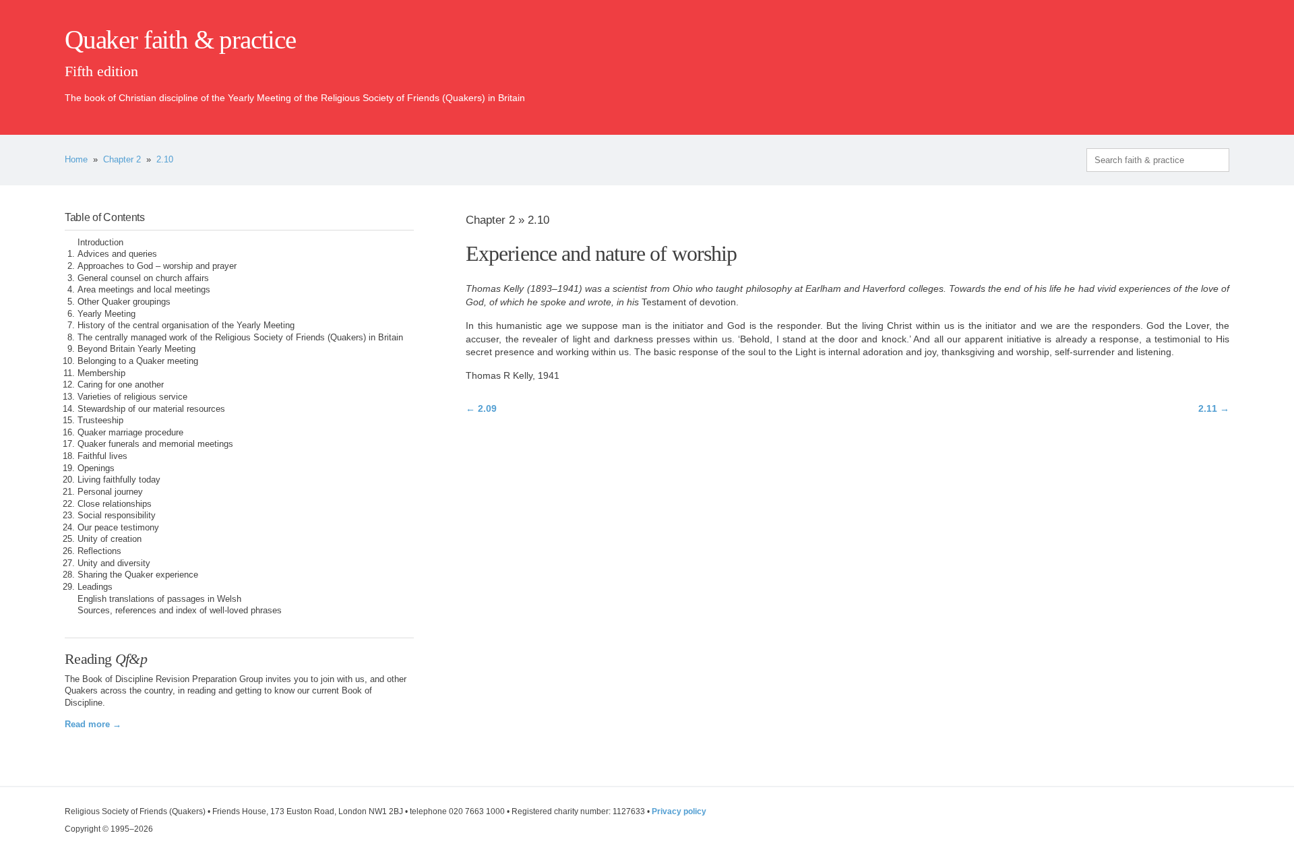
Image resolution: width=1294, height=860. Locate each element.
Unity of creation (110, 539)
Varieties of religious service (132, 397)
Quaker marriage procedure (130, 432)
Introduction (100, 242)
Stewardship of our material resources (151, 409)
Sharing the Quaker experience (138, 575)
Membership (101, 373)
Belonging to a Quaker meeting (138, 361)
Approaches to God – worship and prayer (157, 266)
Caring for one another (121, 385)
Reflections (99, 551)
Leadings (95, 587)
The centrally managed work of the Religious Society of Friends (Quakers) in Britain (240, 337)
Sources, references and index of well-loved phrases (180, 610)
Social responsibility (117, 515)
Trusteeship (100, 420)
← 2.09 (481, 408)
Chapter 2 (122, 159)
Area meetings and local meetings (144, 290)
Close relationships (115, 504)
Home (76, 159)
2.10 (164, 159)
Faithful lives (102, 456)
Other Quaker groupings (124, 302)
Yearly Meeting (106, 314)
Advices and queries (117, 254)
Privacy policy (679, 811)
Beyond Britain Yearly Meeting (136, 349)
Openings (96, 468)
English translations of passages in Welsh (159, 599)
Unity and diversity (114, 563)
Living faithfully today (119, 480)
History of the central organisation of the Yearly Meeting (186, 325)
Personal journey (110, 492)
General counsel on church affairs (143, 278)
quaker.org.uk (1188, 62)
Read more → (93, 724)
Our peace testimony (118, 527)
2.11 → (1213, 408)
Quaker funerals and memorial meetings (155, 444)
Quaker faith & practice (180, 40)
